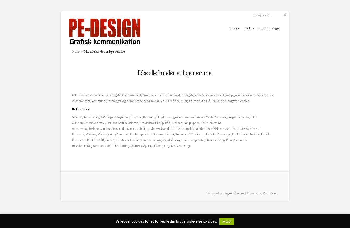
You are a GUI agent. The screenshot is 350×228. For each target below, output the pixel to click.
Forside (234, 28)
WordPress (270, 193)
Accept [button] (226, 221)
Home (76, 51)
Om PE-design (268, 28)
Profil (247, 28)
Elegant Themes (233, 193)
